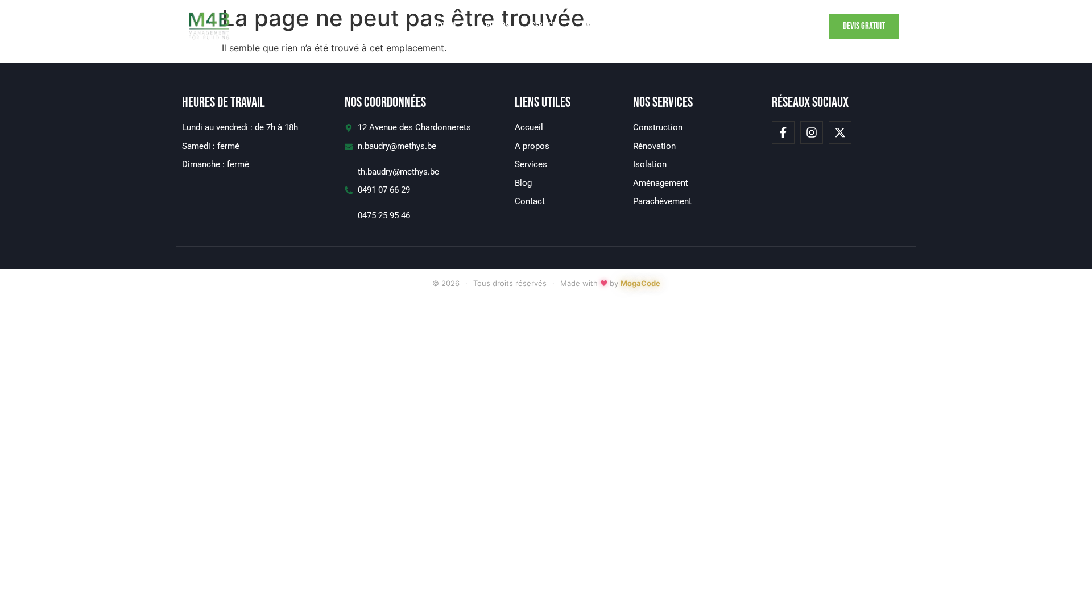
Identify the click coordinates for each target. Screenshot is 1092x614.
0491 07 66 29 (384, 190)
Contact (641, 26)
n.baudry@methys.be (397, 146)
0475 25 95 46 (384, 215)
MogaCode (640, 283)
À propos (494, 26)
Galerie (594, 26)
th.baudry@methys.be (398, 172)
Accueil (445, 26)
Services (545, 26)
